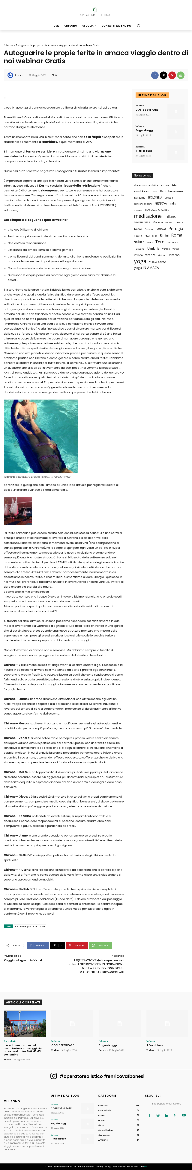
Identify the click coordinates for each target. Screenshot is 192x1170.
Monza (168, 222)
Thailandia (173, 242)
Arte (174, 185)
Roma (176, 235)
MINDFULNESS (142, 222)
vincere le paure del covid (30, 926)
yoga (140, 261)
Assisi (155, 191)
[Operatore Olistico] (96, 12)
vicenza (150, 255)
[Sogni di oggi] (175, 132)
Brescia (169, 197)
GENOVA (161, 203)
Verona (138, 255)
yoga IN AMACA (146, 268)
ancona (165, 185)
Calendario (10, 1041)
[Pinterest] (172, 75)
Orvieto (149, 229)
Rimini (164, 235)
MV (145, 1166)
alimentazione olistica (146, 185)
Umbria (153, 248)
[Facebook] (155, 75)
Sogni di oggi (145, 130)
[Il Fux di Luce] (175, 152)
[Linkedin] (166, 1115)
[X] (163, 75)
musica (179, 222)
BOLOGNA (155, 197)
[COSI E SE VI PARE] (175, 111)
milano (170, 216)
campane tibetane (143, 203)
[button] (138, 25)
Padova (160, 229)
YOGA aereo (157, 262)
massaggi (138, 210)
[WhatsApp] (180, 75)
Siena (150, 242)
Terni (160, 242)
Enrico (19, 75)
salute (139, 242)
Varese (166, 248)
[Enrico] (11, 75)
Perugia (176, 228)
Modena (158, 222)
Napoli (138, 229)
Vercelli (176, 249)
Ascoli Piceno (142, 191)
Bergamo (140, 197)
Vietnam (162, 255)
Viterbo (174, 255)
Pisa (147, 235)
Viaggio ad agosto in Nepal (23, 960)
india (173, 203)
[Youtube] (184, 1115)
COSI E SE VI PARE (147, 110)
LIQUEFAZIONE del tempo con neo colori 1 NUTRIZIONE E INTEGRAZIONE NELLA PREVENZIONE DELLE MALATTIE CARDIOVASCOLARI (96, 966)
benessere (175, 191)
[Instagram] (158, 1115)
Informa (8, 45)
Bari (163, 191)
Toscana (139, 248)
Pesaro (138, 235)
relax (154, 235)
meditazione (148, 216)
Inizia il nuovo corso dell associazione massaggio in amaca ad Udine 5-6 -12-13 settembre (23, 1049)
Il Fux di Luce (144, 151)
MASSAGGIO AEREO (157, 209)
